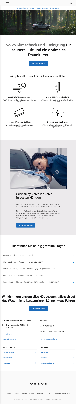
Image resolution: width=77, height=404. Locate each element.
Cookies (9, 393)
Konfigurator (44, 352)
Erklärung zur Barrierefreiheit (62, 393)
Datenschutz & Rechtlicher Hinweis (24, 393)
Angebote (44, 357)
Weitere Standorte (8, 339)
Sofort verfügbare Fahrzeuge (25, 8)
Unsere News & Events (47, 363)
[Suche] (71, 2)
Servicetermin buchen (38, 63)
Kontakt (49, 393)
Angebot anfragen (42, 8)
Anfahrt (8, 334)
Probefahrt (6, 363)
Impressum (40, 393)
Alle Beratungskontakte (48, 339)
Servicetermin (54, 8)
